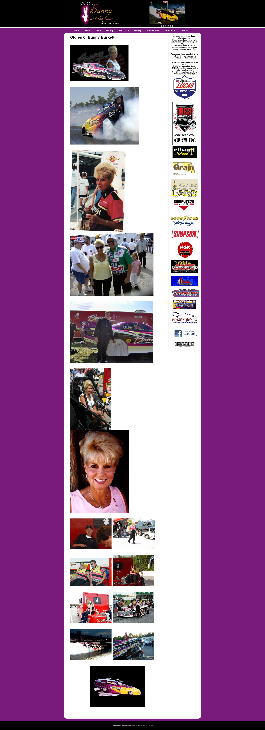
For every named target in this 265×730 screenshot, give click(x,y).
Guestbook (170, 30)
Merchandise (153, 30)
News (87, 30)
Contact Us (186, 30)
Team (98, 30)
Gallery (137, 30)
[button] (161, 26)
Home (76, 30)
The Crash (124, 30)
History (109, 30)
